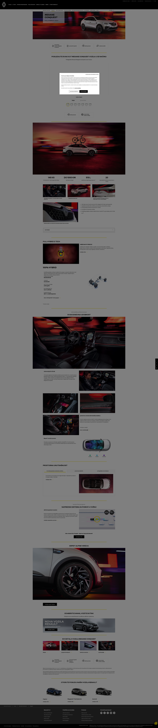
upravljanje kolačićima (74, 91)
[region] (79, 84)
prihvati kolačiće (84, 91)
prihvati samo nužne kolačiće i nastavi (92, 74)
